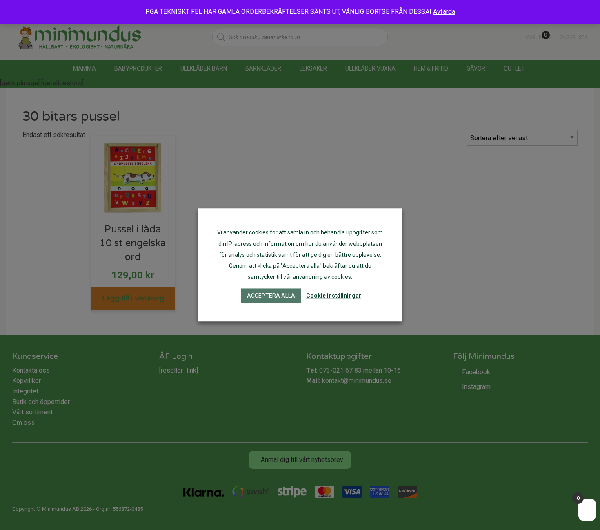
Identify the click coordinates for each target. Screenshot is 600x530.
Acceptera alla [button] (271, 296)
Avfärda (444, 11)
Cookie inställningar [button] (333, 296)
